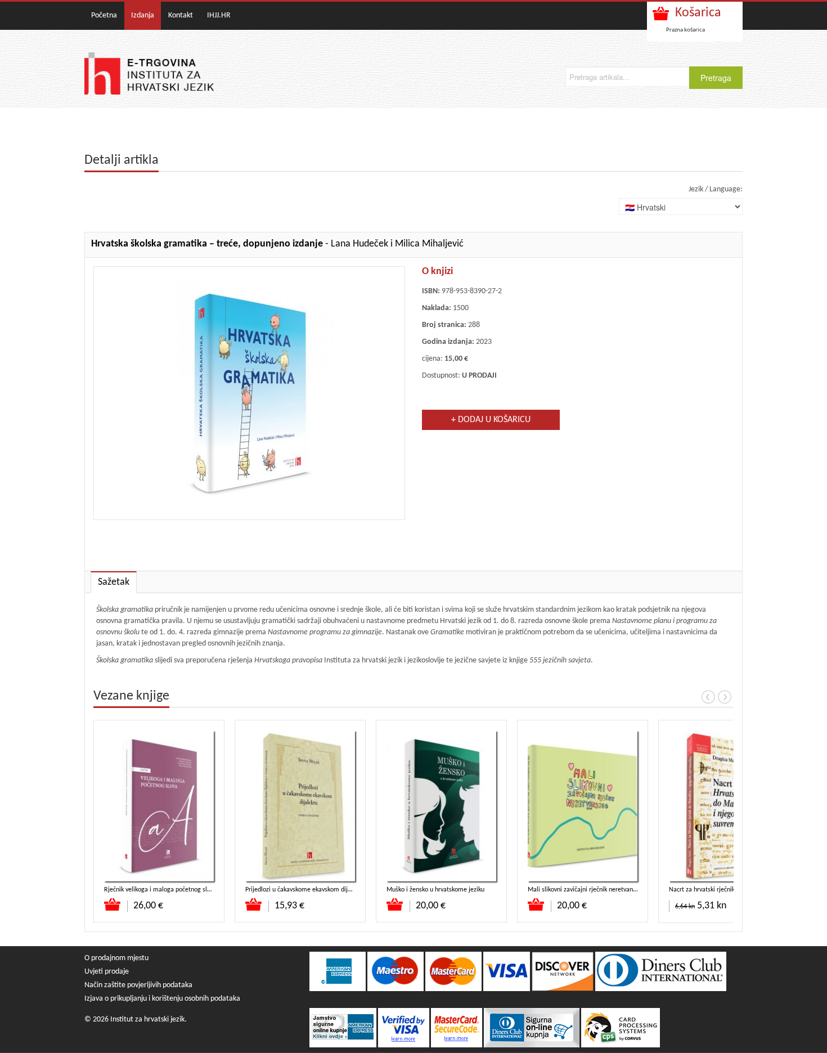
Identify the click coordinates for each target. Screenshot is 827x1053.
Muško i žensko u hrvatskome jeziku (435, 889)
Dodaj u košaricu (113, 904)
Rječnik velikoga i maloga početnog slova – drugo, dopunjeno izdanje (198, 889)
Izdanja (142, 15)
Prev (708, 697)
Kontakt (180, 15)
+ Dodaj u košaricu (491, 419)
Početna (104, 15)
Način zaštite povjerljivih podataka (138, 985)
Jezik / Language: (716, 189)
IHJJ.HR (219, 15)
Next (725, 697)
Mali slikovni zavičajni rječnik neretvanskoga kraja (596, 889)
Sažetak (113, 582)
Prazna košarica (685, 30)
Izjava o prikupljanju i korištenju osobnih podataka (162, 998)
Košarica (698, 13)
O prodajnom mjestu (116, 958)
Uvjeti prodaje (106, 971)
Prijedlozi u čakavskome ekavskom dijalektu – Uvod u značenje (330, 889)
